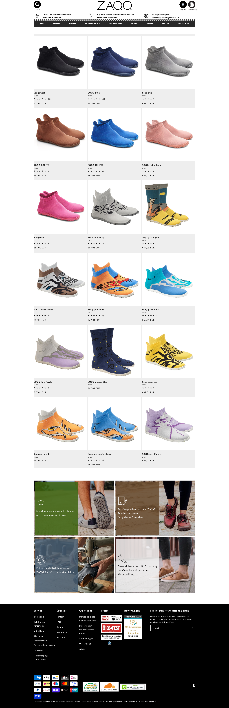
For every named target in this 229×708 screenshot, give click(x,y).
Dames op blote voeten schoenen (87, 618)
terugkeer (38, 650)
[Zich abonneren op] (192, 628)
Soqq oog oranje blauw (99, 454)
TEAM (134, 23)
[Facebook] (194, 686)
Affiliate (60, 637)
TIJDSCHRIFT (184, 23)
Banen (59, 627)
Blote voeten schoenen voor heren (86, 629)
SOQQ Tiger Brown (44, 309)
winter (82, 649)
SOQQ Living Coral (151, 165)
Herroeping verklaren (42, 657)
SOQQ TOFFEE (41, 165)
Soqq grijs (147, 92)
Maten (165, 23)
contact (60, 616)
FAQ (58, 622)
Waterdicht (85, 643)
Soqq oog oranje (42, 454)
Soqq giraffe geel (151, 237)
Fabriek (149, 23)
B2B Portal (61, 632)
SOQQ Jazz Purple (151, 454)
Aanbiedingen (92, 23)
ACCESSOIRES (115, 23)
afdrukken (39, 631)
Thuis (41, 23)
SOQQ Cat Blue (96, 309)
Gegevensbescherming (45, 645)
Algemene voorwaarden (40, 638)
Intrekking (39, 616)
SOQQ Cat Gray (96, 237)
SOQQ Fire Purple (43, 382)
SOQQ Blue (94, 92)
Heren (72, 23)
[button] (37, 4)
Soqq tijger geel (150, 382)
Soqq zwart (39, 92)
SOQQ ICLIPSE (95, 165)
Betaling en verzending (39, 624)
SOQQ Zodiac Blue (97, 382)
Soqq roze (39, 237)
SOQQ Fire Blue (150, 309)
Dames (56, 23)
